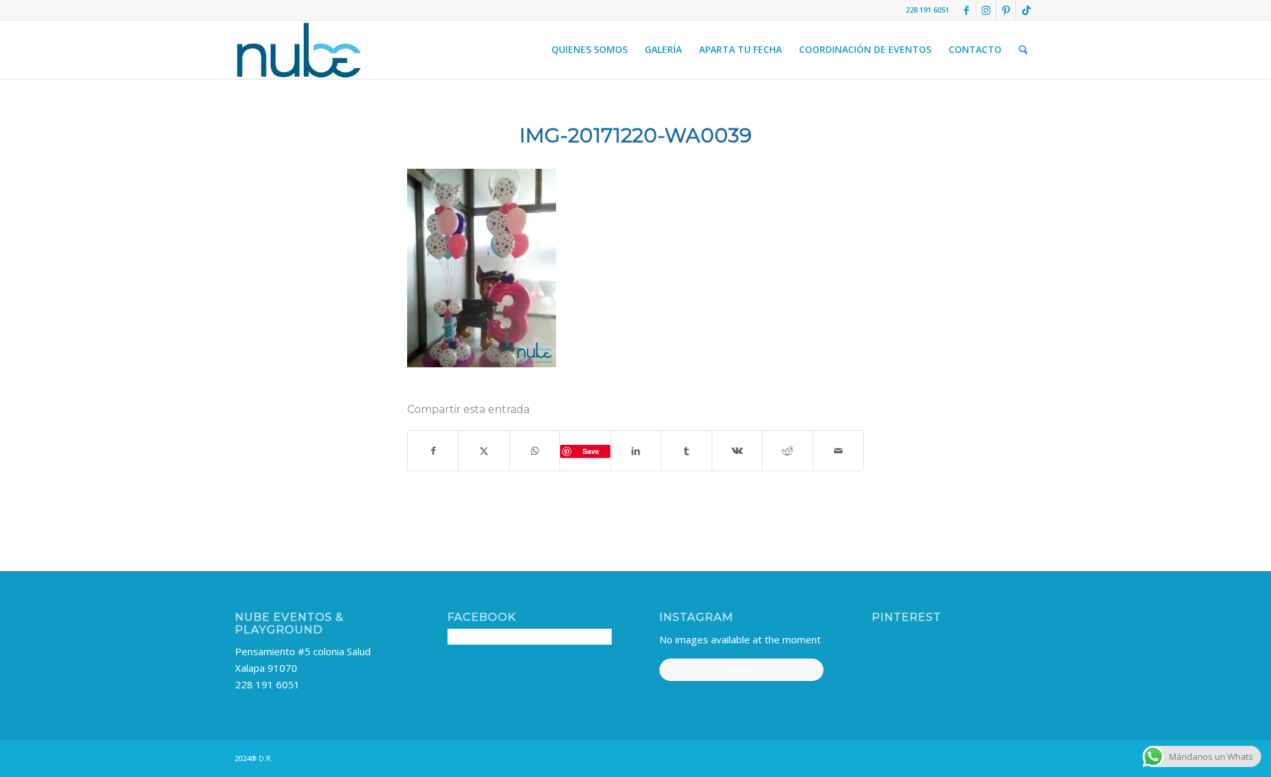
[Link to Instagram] (986, 10)
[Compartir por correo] (839, 451)
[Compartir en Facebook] (433, 451)
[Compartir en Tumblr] (686, 451)
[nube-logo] (298, 50)
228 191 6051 (267, 684)
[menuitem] (589, 50)
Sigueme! (742, 669)
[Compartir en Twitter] (483, 451)
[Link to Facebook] (966, 10)
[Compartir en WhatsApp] (534, 451)
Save (591, 451)
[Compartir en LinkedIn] (636, 451)
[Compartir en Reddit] (787, 451)
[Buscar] (1023, 50)
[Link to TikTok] (1026, 10)
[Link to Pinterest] (1005, 10)
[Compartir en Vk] (737, 451)
